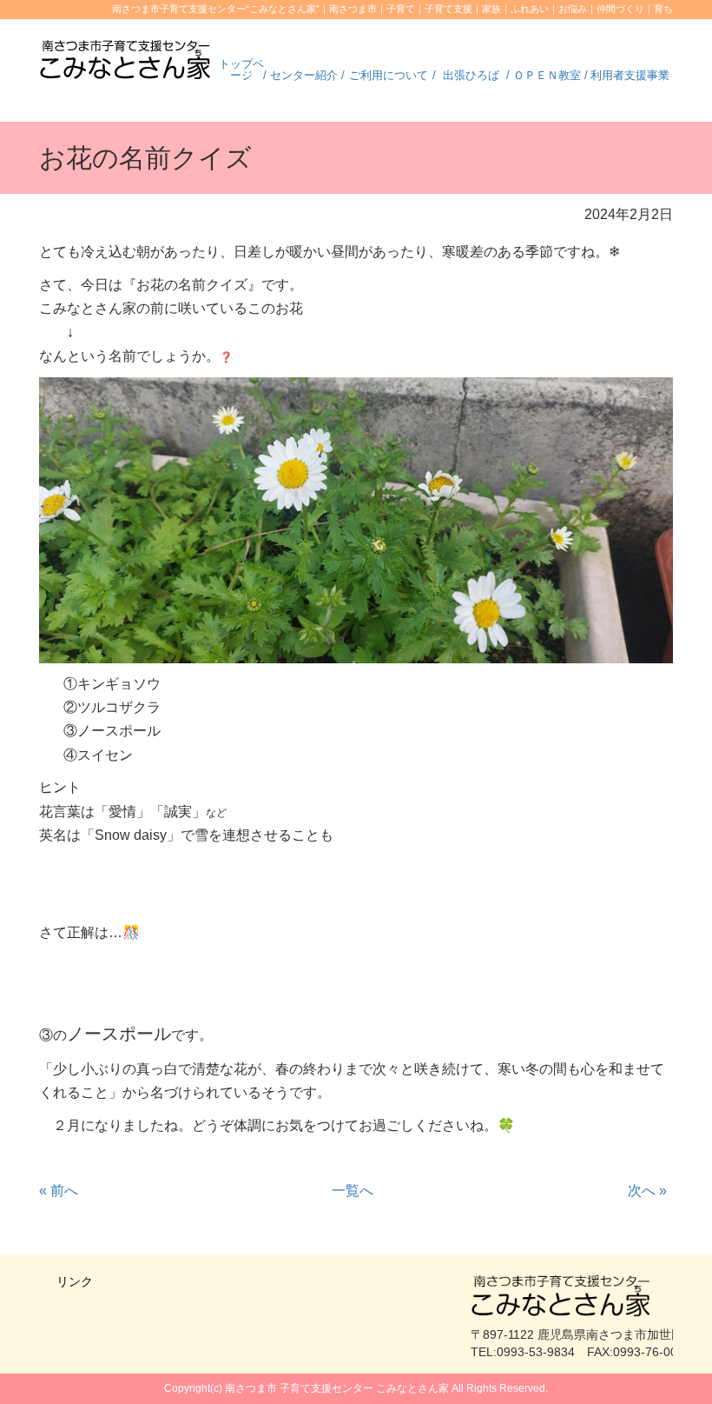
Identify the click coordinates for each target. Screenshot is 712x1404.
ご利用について (388, 75)
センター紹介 (304, 75)
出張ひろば (471, 75)
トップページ (241, 69)
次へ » (647, 1190)
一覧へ (352, 1190)
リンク (74, 1281)
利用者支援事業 (629, 75)
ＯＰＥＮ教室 (547, 75)
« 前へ (58, 1190)
